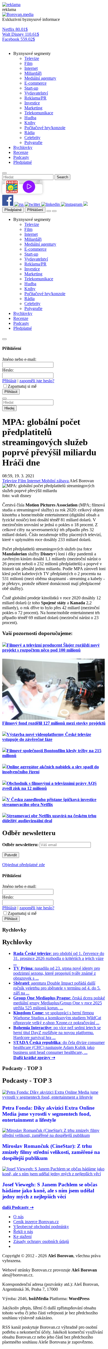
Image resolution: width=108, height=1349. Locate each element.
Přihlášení (35, 210)
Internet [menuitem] (31, 68)
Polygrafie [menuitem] (33, 142)
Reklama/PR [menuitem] (35, 98)
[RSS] (19, 204)
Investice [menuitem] (32, 103)
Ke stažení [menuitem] (22, 1236)
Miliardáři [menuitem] (33, 73)
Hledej (9, 408)
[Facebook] (8, 204)
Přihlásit (9, 380)
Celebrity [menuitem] (32, 137)
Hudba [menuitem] (30, 117)
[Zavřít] (4, 339)
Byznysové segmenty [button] (32, 53)
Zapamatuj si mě (22, 386)
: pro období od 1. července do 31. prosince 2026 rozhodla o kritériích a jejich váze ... (58, 958)
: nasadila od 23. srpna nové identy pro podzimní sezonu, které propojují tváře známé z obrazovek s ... (56, 973)
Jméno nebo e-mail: (19, 359)
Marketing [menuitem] (33, 108)
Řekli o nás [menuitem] (23, 1231)
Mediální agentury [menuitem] (40, 78)
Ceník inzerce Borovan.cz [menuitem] (36, 1221)
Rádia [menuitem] (29, 132)
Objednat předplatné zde (23, 864)
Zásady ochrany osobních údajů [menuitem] (41, 1241)
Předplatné (13, 210)
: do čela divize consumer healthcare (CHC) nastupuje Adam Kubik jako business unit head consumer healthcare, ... (59, 1047)
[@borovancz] (33, 204)
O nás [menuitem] (18, 1216)
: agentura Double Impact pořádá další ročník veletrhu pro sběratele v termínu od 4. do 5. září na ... (57, 988)
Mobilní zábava (56, 480)
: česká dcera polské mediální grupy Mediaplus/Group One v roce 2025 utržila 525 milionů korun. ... (59, 1003)
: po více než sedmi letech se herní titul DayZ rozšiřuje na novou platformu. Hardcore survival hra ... (57, 1032)
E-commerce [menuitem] (35, 83)
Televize (10, 480)
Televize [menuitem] (31, 58)
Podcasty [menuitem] (21, 157)
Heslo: (8, 370)
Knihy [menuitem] (29, 122)
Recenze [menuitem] (20, 152)
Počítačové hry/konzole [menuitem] (44, 127)
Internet (34, 480)
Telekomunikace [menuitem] (38, 112)
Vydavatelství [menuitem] (36, 93)
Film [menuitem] (28, 63)
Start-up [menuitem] (31, 88)
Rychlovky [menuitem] (22, 147)
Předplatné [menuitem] (22, 162)
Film (22, 480)
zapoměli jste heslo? (36, 380)
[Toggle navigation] (54, 211)
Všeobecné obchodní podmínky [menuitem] (41, 1226)
